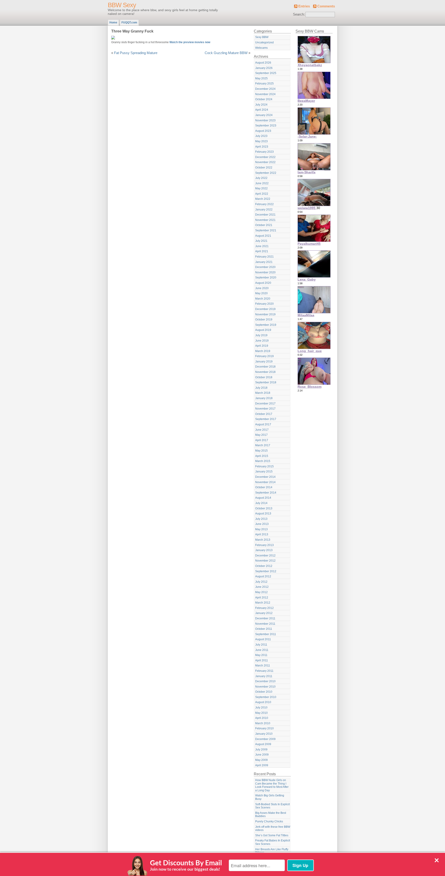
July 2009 (261, 749)
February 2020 (264, 303)
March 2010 (262, 723)
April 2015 (261, 456)
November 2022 (265, 162)
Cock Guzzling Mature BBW (226, 53)
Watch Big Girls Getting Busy (269, 797)
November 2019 (265, 314)
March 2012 (262, 602)
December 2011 (265, 618)
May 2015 (261, 450)
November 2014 (265, 482)
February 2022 (264, 204)
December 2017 (265, 403)
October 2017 (263, 414)
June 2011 (261, 650)
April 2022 (261, 193)
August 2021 (263, 235)
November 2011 (265, 623)
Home (113, 22)
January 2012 (264, 613)
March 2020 (262, 298)
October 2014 (263, 487)
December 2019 (265, 309)
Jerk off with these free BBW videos (272, 828)
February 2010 (264, 728)
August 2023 (263, 131)
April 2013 (261, 534)
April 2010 (261, 718)
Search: (299, 14)
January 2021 (264, 262)
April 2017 (261, 440)
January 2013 (264, 550)
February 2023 (264, 151)
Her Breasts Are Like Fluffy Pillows (271, 851)
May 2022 (261, 188)
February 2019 (264, 356)
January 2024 (264, 115)
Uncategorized (264, 42)
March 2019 (262, 351)
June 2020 (262, 288)
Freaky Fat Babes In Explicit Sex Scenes (272, 842)
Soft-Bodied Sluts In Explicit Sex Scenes (272, 806)
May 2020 (261, 293)
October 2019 (263, 319)
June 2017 (262, 429)
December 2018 (265, 366)
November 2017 (265, 408)
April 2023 (261, 146)
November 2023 (265, 120)
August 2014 (263, 497)
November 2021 (265, 220)
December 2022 (265, 157)
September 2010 (265, 697)
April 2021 (261, 251)
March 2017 (262, 445)
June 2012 (262, 586)
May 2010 (261, 712)
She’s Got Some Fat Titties (271, 835)
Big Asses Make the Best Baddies (270, 814)
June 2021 (262, 246)
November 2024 (265, 94)
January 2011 (263, 676)
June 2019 (262, 340)
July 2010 (261, 707)
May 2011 (261, 655)
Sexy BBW (261, 37)
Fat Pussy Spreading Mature (135, 53)
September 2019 (265, 324)
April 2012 (261, 597)
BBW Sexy (122, 5)
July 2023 (261, 136)
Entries (304, 6)
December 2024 (265, 89)
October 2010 (263, 691)
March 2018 (262, 392)
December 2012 (265, 555)
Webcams (261, 47)
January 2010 (264, 733)
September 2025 (265, 73)
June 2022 (262, 183)
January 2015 (264, 471)
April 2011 (261, 660)
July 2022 (261, 178)
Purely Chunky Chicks (269, 821)
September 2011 (265, 634)
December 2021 (265, 214)
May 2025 (261, 78)
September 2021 (265, 230)
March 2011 (262, 665)
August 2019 (263, 330)
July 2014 (261, 503)
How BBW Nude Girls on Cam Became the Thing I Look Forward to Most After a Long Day (272, 785)
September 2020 (265, 277)
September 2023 (265, 125)
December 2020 (265, 267)
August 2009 (263, 744)
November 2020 (265, 272)
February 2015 (264, 466)
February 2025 (264, 83)
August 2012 (263, 576)
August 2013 (263, 513)
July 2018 (261, 387)
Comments (326, 6)
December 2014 (265, 476)
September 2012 (265, 571)
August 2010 (263, 702)
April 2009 (261, 765)
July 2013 (261, 518)
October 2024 (263, 99)
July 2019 (261, 335)
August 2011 (263, 639)
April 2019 (261, 345)
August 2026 (263, 62)
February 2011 (264, 670)
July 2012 (261, 581)
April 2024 (261, 109)
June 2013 (262, 524)
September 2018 (265, 382)
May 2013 (261, 529)
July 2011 (261, 644)
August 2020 (263, 282)
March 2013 (262, 539)
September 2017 (265, 419)
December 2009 (265, 739)
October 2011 (263, 628)
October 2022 (263, 167)
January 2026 (264, 68)
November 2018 (265, 372)
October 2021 (263, 225)
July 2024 (261, 104)
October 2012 (263, 566)
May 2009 (261, 760)
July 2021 (261, 240)
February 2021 (264, 256)
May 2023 (261, 141)
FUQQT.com (129, 22)
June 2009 (262, 754)
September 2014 (265, 492)
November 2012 (265, 560)
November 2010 (265, 686)
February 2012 (264, 608)
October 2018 (263, 377)
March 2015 (262, 461)
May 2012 (261, 592)
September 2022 (265, 173)
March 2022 (262, 198)
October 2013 (263, 508)
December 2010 (265, 681)
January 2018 (264, 398)
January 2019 (264, 361)
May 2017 (261, 434)
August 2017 (263, 424)
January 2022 (264, 209)
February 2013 (264, 545)
